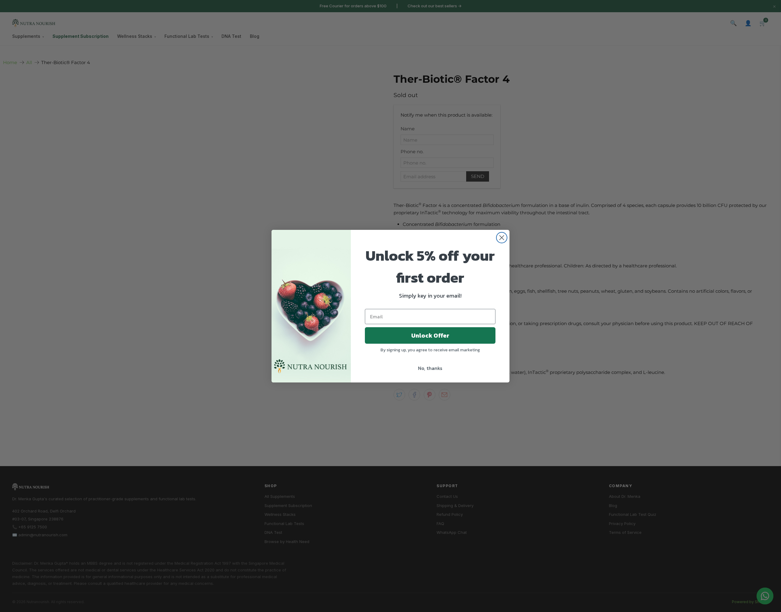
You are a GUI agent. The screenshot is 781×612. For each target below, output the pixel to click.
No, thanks (430, 368)
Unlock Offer (430, 335)
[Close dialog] (501, 237)
